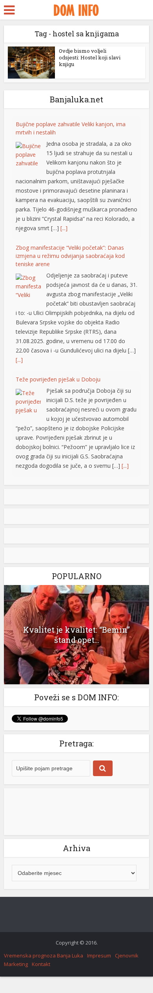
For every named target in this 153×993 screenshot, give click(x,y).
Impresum (99, 955)
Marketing (16, 964)
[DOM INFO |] (76, 9)
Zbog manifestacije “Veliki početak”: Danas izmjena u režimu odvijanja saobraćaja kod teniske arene (70, 170)
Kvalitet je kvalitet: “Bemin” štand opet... (76, 634)
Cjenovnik (126, 955)
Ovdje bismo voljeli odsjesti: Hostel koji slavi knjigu (89, 57)
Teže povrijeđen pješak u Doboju (58, 293)
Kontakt (41, 964)
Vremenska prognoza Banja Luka (43, 955)
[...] (63, 142)
